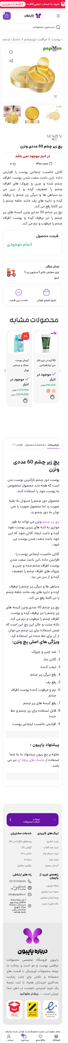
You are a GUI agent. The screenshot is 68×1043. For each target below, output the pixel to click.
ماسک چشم (11, 39)
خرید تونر (54, 859)
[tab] (53, 445)
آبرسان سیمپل (52, 865)
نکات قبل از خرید (50, 904)
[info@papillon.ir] (30, 894)
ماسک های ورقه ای (30, 759)
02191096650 (17, 881)
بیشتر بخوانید (29, 993)
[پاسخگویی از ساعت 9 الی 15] (30, 888)
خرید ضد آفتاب (51, 847)
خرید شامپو (53, 841)
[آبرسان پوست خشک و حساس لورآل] (19, 342)
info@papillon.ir (17, 894)
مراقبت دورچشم (35, 39)
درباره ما (28, 859)
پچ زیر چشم (50, 521)
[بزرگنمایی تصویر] (55, 96)
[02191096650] (30, 881)
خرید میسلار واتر (50, 853)
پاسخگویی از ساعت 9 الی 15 (18, 888)
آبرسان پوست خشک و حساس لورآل (21, 365)
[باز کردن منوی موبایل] (58, 16)
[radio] (54, 391)
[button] (25, 400)
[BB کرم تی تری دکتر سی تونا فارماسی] (46, 342)
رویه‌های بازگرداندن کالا (20, 841)
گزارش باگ (26, 847)
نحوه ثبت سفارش (50, 892)
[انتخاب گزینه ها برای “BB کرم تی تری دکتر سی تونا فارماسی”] (52, 397)
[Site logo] (32, 15)
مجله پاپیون (52, 885)
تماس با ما (26, 853)
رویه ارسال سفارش (49, 898)
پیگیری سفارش (24, 865)
